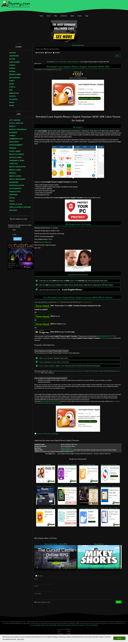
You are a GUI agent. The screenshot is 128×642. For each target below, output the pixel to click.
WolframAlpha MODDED (45, 508)
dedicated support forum (41, 625)
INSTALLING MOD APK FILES (106, 336)
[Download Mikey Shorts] (98, 557)
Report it (59, 302)
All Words (49, 52)
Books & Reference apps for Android (50, 401)
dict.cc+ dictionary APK (88, 464)
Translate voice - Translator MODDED (45, 486)
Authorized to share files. (64, 625)
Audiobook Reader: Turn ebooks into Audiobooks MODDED (67, 508)
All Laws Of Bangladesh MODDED (67, 464)
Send (118, 602)
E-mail (36, 586)
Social (72, 16)
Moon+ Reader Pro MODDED (89, 508)
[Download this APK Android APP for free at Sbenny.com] (42, 306)
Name (36, 579)
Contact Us (64, 16)
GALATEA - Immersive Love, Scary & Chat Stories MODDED (67, 486)
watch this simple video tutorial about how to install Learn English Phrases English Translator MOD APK (81, 371)
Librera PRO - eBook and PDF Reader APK (110, 508)
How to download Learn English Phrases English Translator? (51, 351)
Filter (117, 55)
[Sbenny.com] (15, 4)
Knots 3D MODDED (45, 464)
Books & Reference (45, 242)
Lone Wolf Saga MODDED (89, 486)
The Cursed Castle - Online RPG (55, 544)
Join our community (107, 338)
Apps (87, 16)
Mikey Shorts (98, 544)
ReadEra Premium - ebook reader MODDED (110, 486)
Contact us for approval (78, 625)
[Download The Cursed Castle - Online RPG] (55, 557)
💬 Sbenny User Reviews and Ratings (46, 434)
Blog (55, 16)
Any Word (57, 52)
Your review (37, 593)
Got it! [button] (119, 638)
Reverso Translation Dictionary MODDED (110, 464)
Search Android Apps (78, 45)
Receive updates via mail (43, 602)
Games (80, 16)
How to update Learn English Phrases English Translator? (51, 378)
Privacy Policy (53, 625)
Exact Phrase (40, 52)
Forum (49, 16)
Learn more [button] (20, 639)
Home (41, 16)
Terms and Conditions (92, 625)
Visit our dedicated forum (86, 302)
